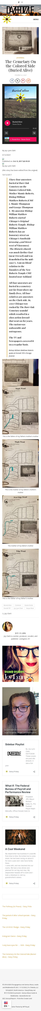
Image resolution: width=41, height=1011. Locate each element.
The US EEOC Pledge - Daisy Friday (16, 927)
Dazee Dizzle (29, 605)
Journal (20, 58)
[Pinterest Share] (23, 81)
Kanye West (30, 608)
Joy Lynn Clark (18, 608)
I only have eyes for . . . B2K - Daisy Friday (18, 945)
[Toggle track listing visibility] (34, 133)
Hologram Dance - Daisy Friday (14, 936)
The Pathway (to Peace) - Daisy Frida (17, 906)
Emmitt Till (7, 608)
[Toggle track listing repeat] (6, 133)
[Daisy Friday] (6, 19)
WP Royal (26, 1007)
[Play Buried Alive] (7, 123)
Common (18, 605)
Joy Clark (8, 613)
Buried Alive (8, 605)
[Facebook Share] (12, 81)
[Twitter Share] (17, 81)
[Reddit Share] (28, 81)
